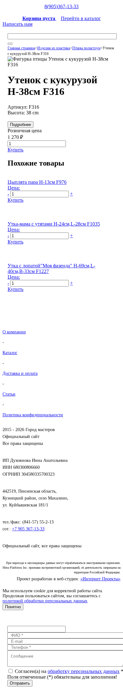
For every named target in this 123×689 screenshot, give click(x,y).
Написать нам (17, 24)
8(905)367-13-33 (61, 6)
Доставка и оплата (20, 373)
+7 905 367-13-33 (28, 529)
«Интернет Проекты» (100, 579)
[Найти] (10, 44)
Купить (15, 149)
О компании (14, 332)
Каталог (10, 352)
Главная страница (21, 48)
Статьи (9, 394)
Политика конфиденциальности (33, 415)
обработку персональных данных (84, 671)
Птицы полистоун (86, 48)
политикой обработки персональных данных (45, 601)
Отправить (20, 683)
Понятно (13, 606)
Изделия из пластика (53, 48)
